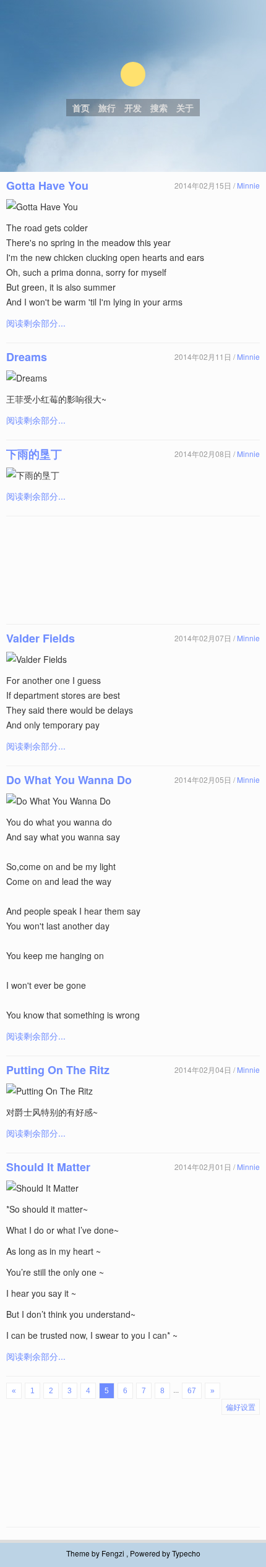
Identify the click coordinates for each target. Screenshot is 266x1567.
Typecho (186, 1553)
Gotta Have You (47, 185)
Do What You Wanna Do (69, 780)
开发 (133, 107)
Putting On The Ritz (57, 1070)
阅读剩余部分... (36, 323)
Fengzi (112, 1553)
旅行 (107, 107)
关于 (185, 107)
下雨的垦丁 (34, 454)
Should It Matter (48, 1167)
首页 (81, 107)
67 (191, 1390)
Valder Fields (40, 638)
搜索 (159, 107)
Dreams (26, 357)
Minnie (248, 185)
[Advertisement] (133, 570)
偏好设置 (240, 1406)
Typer (133, 74)
